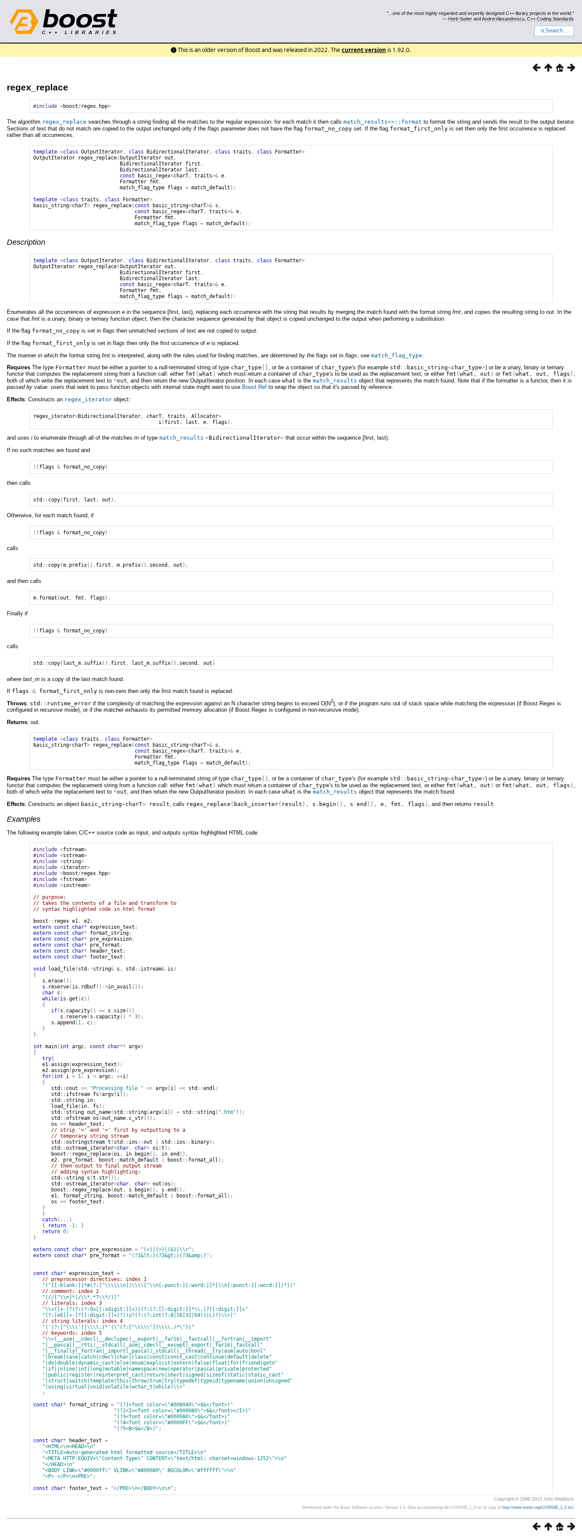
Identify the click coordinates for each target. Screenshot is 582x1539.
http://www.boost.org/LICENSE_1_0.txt (537, 1507)
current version (364, 50)
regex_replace (37, 87)
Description (26, 242)
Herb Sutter (460, 18)
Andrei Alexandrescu (503, 18)
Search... (556, 31)
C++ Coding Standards (550, 18)
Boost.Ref (254, 387)
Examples (23, 819)
